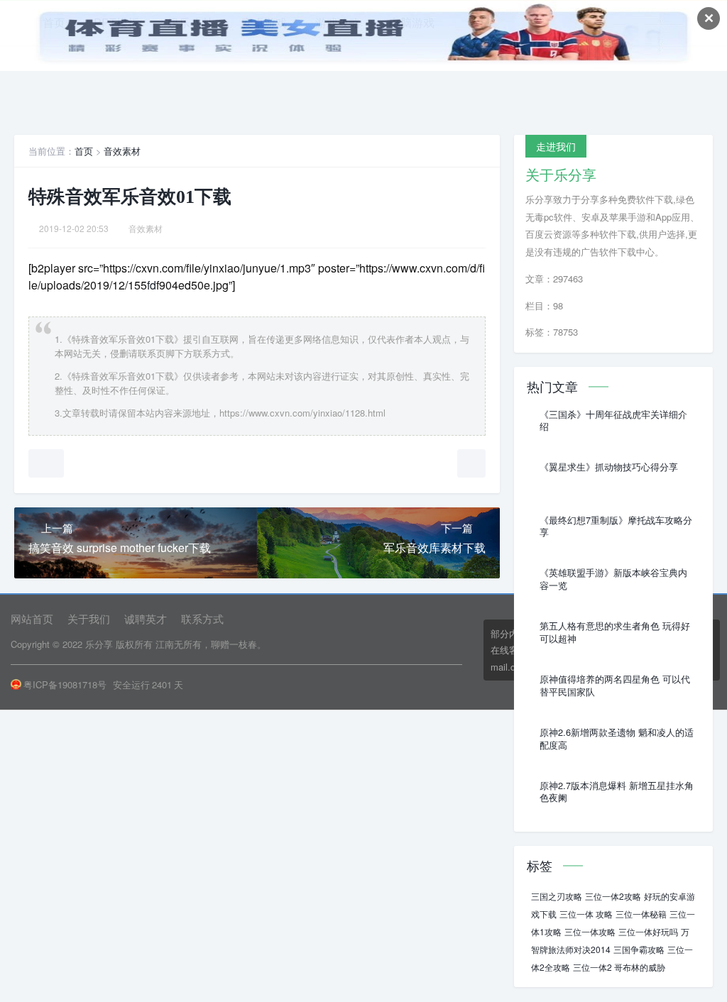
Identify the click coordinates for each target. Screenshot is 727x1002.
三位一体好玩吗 (648, 931)
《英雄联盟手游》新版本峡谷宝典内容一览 (613, 579)
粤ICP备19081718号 (64, 684)
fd (151, 285)
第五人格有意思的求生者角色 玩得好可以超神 (615, 632)
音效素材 (122, 151)
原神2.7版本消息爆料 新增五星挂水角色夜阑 (617, 792)
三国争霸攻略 (639, 949)
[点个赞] (46, 463)
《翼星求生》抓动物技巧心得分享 (609, 467)
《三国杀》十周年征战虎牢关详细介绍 (613, 421)
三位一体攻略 (590, 931)
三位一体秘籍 (641, 914)
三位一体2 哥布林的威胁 (619, 967)
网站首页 (32, 618)
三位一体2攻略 (613, 896)
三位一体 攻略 (586, 914)
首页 (84, 151)
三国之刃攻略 (556, 896)
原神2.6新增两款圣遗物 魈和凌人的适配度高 (617, 739)
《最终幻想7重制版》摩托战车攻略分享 (616, 526)
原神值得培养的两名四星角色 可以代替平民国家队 (615, 685)
